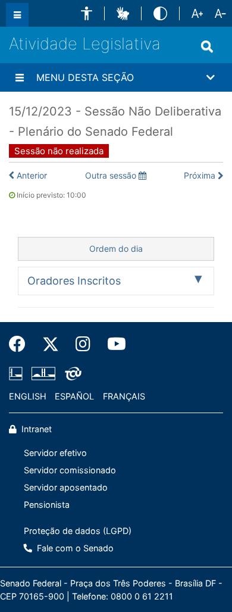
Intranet (35, 429)
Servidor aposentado (66, 487)
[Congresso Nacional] (43, 373)
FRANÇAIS (124, 396)
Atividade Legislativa (85, 44)
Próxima (199, 175)
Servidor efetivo (55, 453)
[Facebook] (21, 344)
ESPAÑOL (74, 396)
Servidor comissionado (70, 470)
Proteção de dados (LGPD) (77, 531)
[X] (50, 344)
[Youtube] (112, 344)
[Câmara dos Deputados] (18, 373)
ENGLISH (27, 396)
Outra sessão (112, 175)
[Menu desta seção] (20, 77)
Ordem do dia (116, 248)
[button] (86, 13)
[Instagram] (83, 344)
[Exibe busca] (207, 46)
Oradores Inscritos (74, 280)
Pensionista (47, 504)
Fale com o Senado (74, 548)
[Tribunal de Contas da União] (71, 373)
